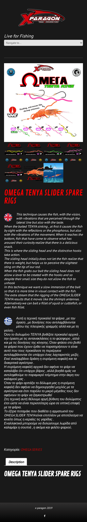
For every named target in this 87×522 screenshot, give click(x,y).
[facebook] (44, 516)
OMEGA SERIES (31, 449)
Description (16, 462)
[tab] (16, 462)
